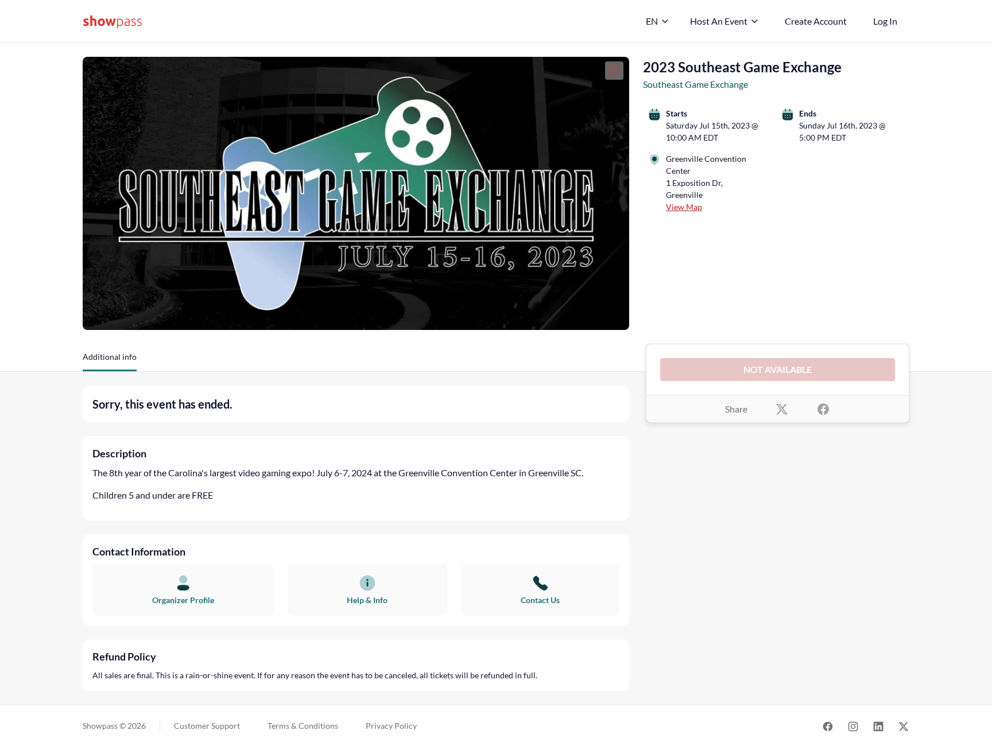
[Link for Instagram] (853, 725)
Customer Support (207, 726)
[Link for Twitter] (903, 725)
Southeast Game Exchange (695, 84)
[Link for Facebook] (828, 725)
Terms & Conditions (303, 726)
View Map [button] (684, 207)
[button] (110, 361)
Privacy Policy (391, 726)
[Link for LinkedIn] (878, 725)
